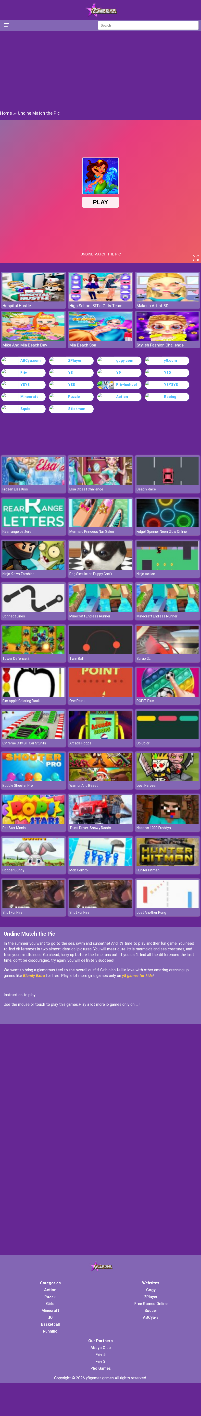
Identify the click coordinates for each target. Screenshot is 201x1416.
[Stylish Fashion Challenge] (168, 339)
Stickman (76, 409)
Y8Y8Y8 (171, 384)
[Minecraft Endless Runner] (100, 610)
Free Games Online (150, 1303)
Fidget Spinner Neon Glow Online (162, 532)
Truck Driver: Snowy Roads (90, 828)
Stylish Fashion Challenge (160, 345)
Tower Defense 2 (15, 659)
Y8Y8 (25, 384)
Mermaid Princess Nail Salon (91, 532)
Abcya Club (100, 1347)
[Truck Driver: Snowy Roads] (100, 822)
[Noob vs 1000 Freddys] (168, 822)
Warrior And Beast (83, 785)
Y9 (118, 372)
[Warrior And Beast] (100, 780)
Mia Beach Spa (82, 345)
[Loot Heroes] (168, 780)
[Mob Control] (100, 864)
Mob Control (78, 870)
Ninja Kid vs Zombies (18, 574)
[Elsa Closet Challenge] (100, 483)
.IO (50, 1317)
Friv (23, 372)
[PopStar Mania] (33, 822)
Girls (50, 1303)
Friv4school (126, 384)
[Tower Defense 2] (33, 653)
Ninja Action (146, 574)
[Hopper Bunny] (33, 864)
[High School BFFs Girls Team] (100, 300)
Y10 (167, 372)
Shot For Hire (12, 912)
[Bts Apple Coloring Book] (33, 695)
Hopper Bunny (13, 870)
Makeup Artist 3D (153, 305)
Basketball (50, 1324)
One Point (77, 701)
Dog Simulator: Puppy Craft (90, 574)
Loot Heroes (146, 785)
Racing (170, 396)
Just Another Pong (151, 912)
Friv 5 (100, 1354)
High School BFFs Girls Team (96, 305)
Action (122, 396)
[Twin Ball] (100, 653)
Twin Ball (76, 659)
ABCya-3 (151, 1317)
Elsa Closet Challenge (86, 489)
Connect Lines (13, 616)
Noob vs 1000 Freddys (154, 828)
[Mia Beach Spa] (100, 339)
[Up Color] (168, 737)
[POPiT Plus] (168, 695)
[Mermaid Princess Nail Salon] (100, 526)
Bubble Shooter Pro (17, 785)
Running (50, 1331)
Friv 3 (100, 1361)
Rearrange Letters (16, 532)
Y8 (70, 372)
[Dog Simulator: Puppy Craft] (100, 568)
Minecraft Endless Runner (89, 616)
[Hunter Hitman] (168, 864)
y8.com (170, 360)
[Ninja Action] (168, 568)
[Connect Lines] (33, 610)
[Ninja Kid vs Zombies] (33, 568)
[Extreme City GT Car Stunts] (33, 737)
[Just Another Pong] (168, 907)
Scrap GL (144, 659)
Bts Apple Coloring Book (21, 701)
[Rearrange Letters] (33, 526)
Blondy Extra (34, 975)
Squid (25, 409)
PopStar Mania (14, 828)
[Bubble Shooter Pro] (33, 780)
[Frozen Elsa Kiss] (33, 483)
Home (6, 113)
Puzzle (74, 396)
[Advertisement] (100, 70)
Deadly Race (146, 489)
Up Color (143, 743)
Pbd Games (100, 1368)
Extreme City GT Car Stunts (24, 743)
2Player (75, 360)
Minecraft (29, 396)
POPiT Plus (145, 701)
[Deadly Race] (168, 483)
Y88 (71, 384)
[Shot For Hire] (33, 907)
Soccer (150, 1310)
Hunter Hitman (148, 870)
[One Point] (100, 695)
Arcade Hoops (80, 743)
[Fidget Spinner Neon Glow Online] (168, 526)
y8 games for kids (137, 975)
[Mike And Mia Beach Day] (33, 339)
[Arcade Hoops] (100, 737)
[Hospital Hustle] (33, 300)
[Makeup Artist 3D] (168, 300)
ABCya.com (30, 360)
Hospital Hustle (16, 305)
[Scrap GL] (168, 653)
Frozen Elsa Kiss (15, 489)
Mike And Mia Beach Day (24, 345)
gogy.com (124, 360)
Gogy (151, 1290)
